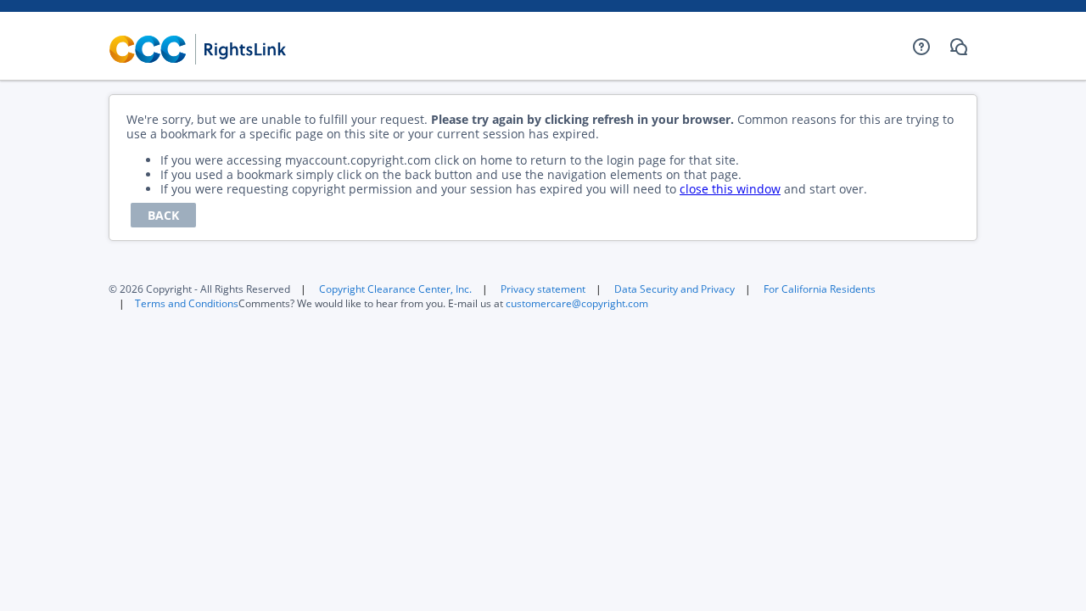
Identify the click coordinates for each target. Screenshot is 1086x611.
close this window (730, 189)
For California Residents (820, 289)
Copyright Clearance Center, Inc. (395, 289)
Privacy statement (543, 289)
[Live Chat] (959, 47)
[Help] (921, 47)
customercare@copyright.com (577, 303)
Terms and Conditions (186, 303)
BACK (163, 215)
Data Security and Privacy (674, 289)
